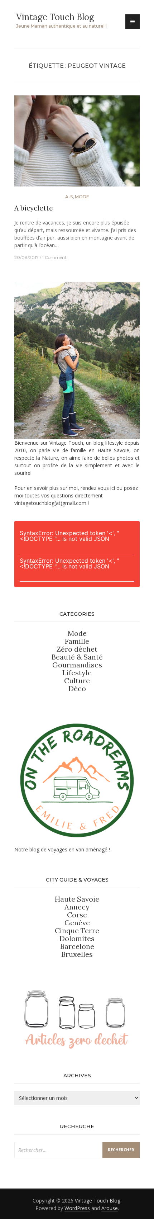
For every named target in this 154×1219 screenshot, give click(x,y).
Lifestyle (77, 672)
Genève (77, 922)
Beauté (64, 656)
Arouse (109, 1208)
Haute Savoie (77, 898)
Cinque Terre (77, 930)
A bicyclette (33, 208)
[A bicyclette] (77, 144)
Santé (93, 656)
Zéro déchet (77, 648)
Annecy (77, 906)
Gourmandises (77, 664)
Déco (77, 688)
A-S (69, 196)
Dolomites (77, 938)
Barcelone (77, 946)
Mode (82, 196)
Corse (77, 914)
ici (112, 488)
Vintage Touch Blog (55, 17)
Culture (77, 680)
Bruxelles (77, 954)
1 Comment (54, 257)
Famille (77, 641)
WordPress (77, 1208)
